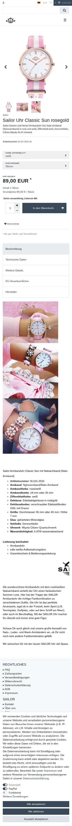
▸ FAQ (6, 669)
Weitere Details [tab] (14, 270)
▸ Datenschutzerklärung (16, 685)
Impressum (50, 770)
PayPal (13, 788)
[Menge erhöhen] (17, 205)
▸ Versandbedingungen (16, 677)
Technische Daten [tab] (16, 259)
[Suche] (64, 10)
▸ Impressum (10, 692)
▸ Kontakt (8, 704)
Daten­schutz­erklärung (36, 778)
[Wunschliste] (51, 3)
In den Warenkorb (43, 208)
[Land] (39, 3)
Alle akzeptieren (36, 804)
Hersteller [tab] (11, 291)
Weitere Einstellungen (15, 796)
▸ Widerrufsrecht (12, 681)
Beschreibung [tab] (14, 248)
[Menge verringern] (17, 210)
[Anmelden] (3, 3)
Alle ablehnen (36, 811)
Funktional (15, 792)
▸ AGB (6, 689)
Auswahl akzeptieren (36, 819)
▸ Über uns (9, 708)
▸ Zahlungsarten (12, 673)
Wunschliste (12, 224)
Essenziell (14, 784)
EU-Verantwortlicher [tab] (17, 281)
